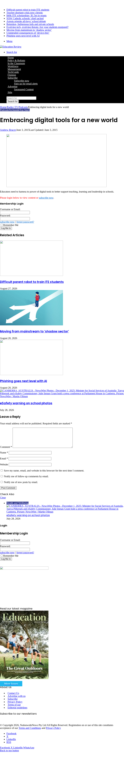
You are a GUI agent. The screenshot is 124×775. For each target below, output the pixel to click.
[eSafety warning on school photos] (62, 396)
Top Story (25, 110)
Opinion (12, 75)
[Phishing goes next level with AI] (31, 374)
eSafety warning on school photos (26, 403)
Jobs (10, 92)
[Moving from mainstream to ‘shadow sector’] (31, 324)
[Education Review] (10, 46)
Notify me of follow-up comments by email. (26, 476)
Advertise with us (17, 696)
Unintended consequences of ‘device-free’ (27, 32)
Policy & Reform (16, 60)
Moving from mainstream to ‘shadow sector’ (29, 30)
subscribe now (46, 197)
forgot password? (25, 221)
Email (4, 458)
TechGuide (13, 72)
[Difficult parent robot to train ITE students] (31, 275)
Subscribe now (21, 80)
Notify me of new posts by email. (21, 482)
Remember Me (10, 225)
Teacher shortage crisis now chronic (24, 12)
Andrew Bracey (8, 130)
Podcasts (23, 107)
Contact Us (13, 693)
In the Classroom (16, 63)
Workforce (13, 66)
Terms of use (14, 704)
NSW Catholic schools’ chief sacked (25, 18)
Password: (5, 215)
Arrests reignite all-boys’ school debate (26, 21)
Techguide (14, 110)
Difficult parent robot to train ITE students (27, 9)
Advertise (12, 86)
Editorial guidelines (17, 707)
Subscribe (13, 77)
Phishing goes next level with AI (23, 35)
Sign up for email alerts (26, 83)
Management (14, 69)
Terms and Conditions (30, 728)
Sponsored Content (24, 89)
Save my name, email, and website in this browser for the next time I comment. (44, 470)
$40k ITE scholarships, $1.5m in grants (26, 15)
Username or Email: (10, 209)
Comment (6, 447)
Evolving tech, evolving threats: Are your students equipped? (37, 27)
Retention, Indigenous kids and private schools (30, 24)
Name (4, 452)
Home (3, 107)
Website (4, 464)
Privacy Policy (15, 701)
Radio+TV (12, 107)
